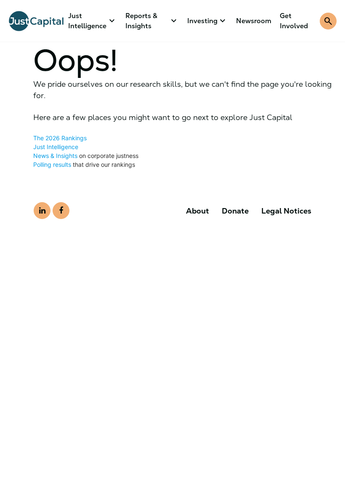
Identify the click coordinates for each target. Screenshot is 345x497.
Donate (235, 211)
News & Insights (55, 155)
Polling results (52, 164)
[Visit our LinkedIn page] (42, 210)
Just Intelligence (55, 146)
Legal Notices (286, 211)
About (197, 211)
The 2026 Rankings (60, 138)
